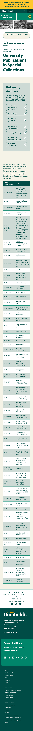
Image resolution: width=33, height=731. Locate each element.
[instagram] (17, 604)
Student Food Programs (11, 715)
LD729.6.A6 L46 (20, 581)
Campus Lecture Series (13, 168)
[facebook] (13, 604)
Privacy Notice (9, 675)
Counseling (8, 707)
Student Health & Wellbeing (13, 717)
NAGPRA (7, 682)
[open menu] (30, 11)
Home (5, 42)
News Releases (20, 369)
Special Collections (7, 16)
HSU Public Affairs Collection (17, 166)
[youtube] (20, 604)
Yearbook (25, 229)
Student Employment (10, 692)
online (20, 464)
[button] (24, 11)
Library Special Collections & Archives (13, 44)
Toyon (17, 287)
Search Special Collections (16, 34)
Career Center (9, 697)
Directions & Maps (10, 632)
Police (7, 712)
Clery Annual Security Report (13, 720)
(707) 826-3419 (16, 599)
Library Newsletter (21, 557)
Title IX (7, 680)
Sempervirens (23, 221)
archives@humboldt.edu (16, 601)
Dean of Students (10, 705)
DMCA (6, 677)
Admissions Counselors (13, 647)
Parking (7, 710)
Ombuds (7, 722)
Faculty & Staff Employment (13, 690)
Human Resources (9, 695)
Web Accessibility (10, 672)
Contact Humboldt (11, 650)
